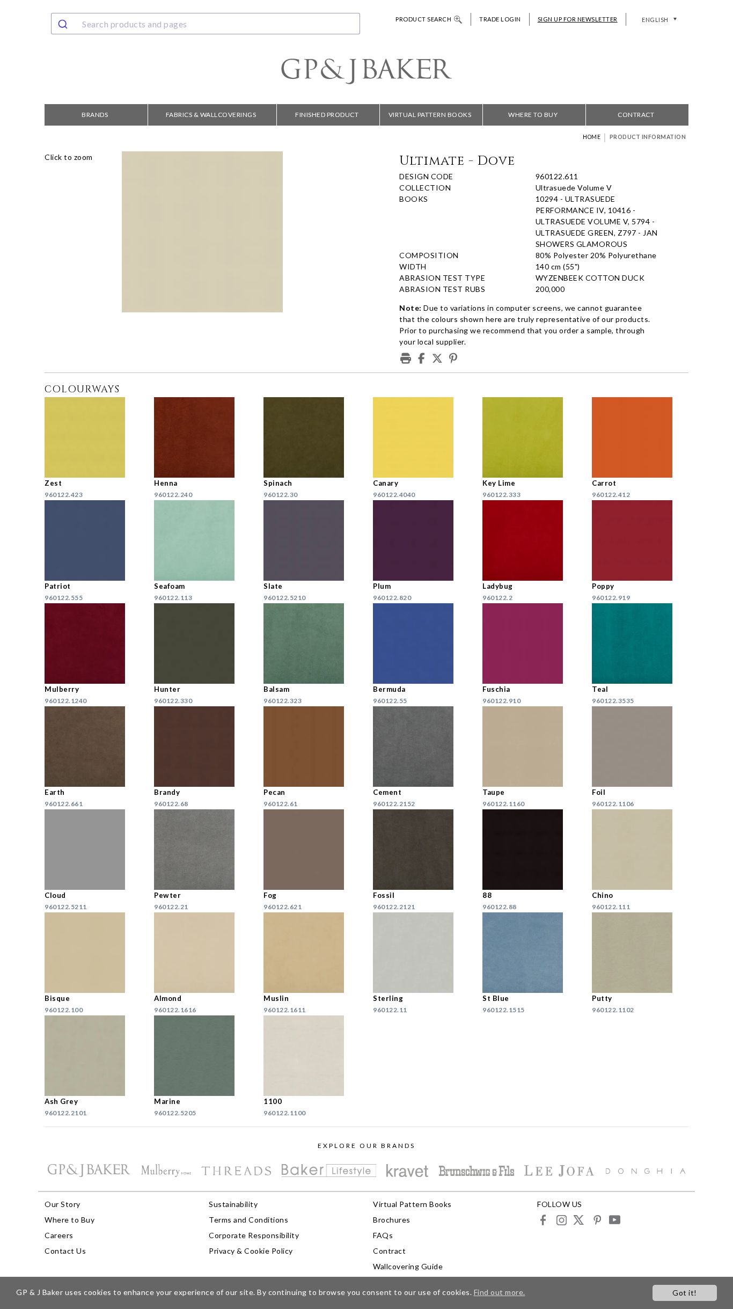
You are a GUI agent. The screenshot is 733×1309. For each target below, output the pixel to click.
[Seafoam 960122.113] (202, 540)
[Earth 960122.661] (93, 746)
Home (591, 137)
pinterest (596, 1219)
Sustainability (233, 1204)
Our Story (62, 1204)
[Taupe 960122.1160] (530, 746)
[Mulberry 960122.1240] (93, 643)
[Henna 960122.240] (202, 437)
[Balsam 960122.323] (311, 643)
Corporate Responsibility (254, 1235)
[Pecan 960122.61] (311, 746)
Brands (95, 115)
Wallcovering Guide (408, 1266)
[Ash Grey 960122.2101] (93, 1055)
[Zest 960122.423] (93, 437)
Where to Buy (533, 115)
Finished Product (326, 115)
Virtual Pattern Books (430, 115)
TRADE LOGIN (500, 19)
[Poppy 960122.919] (640, 540)
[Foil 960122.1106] (640, 746)
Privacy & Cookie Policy (251, 1250)
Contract (636, 115)
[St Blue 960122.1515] (530, 952)
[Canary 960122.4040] (421, 437)
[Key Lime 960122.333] (530, 437)
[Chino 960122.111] (640, 849)
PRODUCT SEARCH (423, 19)
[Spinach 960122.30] (311, 437)
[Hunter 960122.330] (202, 643)
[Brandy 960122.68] (202, 746)
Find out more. (499, 1292)
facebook (543, 1219)
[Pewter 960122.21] (202, 849)
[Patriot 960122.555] (93, 540)
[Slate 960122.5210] (311, 540)
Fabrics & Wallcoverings (211, 115)
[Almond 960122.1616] (202, 952)
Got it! (684, 1292)
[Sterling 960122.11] (421, 952)
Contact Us (65, 1250)
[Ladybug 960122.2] (530, 540)
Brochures (392, 1219)
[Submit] (64, 23)
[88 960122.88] (530, 849)
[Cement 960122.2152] (421, 746)
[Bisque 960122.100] (93, 952)
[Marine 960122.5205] (202, 1055)
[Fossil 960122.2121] (421, 849)
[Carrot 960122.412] (640, 437)
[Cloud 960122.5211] (93, 849)
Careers (59, 1235)
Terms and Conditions (248, 1219)
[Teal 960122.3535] (640, 643)
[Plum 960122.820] (421, 540)
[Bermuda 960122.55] (421, 643)
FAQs (383, 1235)
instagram (561, 1219)
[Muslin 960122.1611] (311, 952)
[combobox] (205, 23)
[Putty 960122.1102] (640, 952)
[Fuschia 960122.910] (530, 643)
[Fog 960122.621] (311, 849)
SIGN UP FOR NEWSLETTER (578, 19)
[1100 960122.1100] (311, 1055)
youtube (614, 1219)
